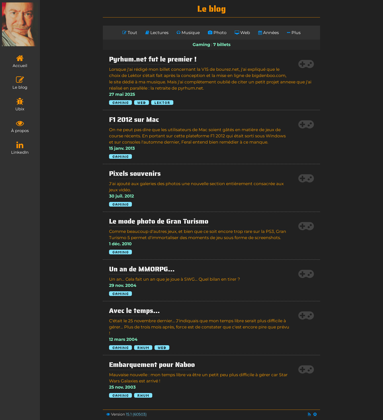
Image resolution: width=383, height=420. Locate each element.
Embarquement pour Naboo (152, 364)
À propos (20, 130)
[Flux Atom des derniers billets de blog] (309, 414)
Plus (295, 32)
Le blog (19, 87)
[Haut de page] (315, 414)
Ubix (19, 109)
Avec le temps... (134, 310)
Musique (190, 32)
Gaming (120, 102)
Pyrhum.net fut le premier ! (153, 59)
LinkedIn (20, 152)
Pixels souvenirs (135, 173)
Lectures (158, 32)
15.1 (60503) (136, 414)
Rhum (143, 347)
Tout (132, 32)
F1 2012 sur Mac (134, 119)
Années (270, 32)
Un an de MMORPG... (142, 269)
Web (244, 32)
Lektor (162, 102)
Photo (219, 32)
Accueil (20, 65)
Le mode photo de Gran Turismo (158, 221)
